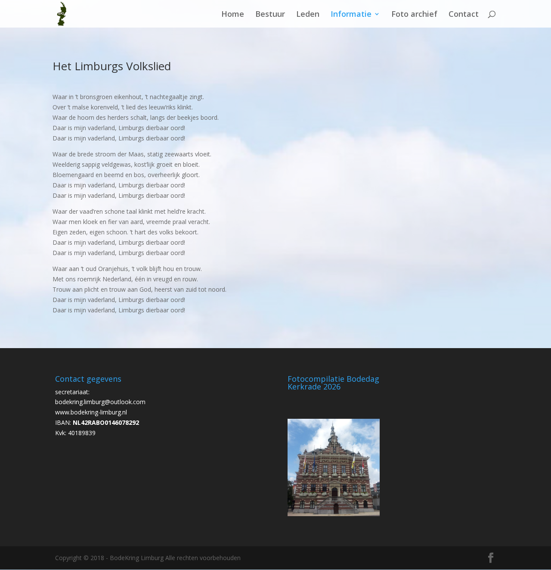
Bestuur (270, 15)
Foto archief (414, 15)
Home (232, 15)
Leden (307, 15)
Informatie (351, 15)
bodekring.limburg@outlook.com (100, 402)
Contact (464, 15)
